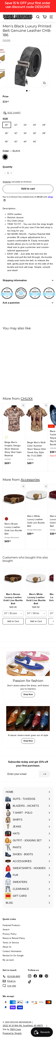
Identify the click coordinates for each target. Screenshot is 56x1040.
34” (25, 133)
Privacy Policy (9, 934)
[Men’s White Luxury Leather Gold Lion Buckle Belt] (36, 578)
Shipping (7, 182)
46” (34, 141)
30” (6, 133)
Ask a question (11, 302)
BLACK (5, 156)
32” (16, 133)
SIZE (5, 118)
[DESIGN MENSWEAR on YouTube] (40, 975)
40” (6, 141)
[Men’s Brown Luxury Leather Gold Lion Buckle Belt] (13, 578)
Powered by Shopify (12, 1033)
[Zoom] (44, 83)
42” (16, 141)
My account (8, 960)
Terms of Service (11, 942)
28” (44, 125)
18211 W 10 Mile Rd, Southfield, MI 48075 (23, 1025)
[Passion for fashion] (28, 663)
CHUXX (6, 40)
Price (6, 96)
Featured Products (11, 925)
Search (6, 929)
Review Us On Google (13, 955)
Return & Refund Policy (14, 938)
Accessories (30, 480)
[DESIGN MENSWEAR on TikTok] (29, 981)
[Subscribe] (44, 774)
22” (16, 125)
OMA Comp (15, 1029)
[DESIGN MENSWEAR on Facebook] (35, 975)
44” (25, 141)
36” (34, 133)
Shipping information (15, 280)
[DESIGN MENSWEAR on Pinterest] (46, 975)
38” (44, 133)
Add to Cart (13, 621)
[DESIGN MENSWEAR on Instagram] (29, 975)
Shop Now (28, 694)
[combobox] (13, 614)
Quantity (7, 166)
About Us (7, 947)
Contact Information (12, 951)
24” (25, 125)
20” (6, 125)
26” (34, 125)
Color (11, 151)
